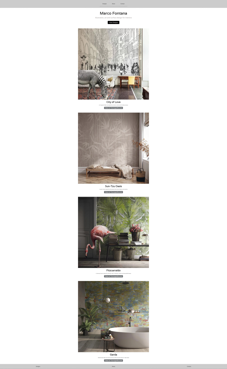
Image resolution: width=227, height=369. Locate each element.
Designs (104, 3)
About (113, 3)
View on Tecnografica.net (113, 108)
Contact (122, 3)
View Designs (113, 22)
